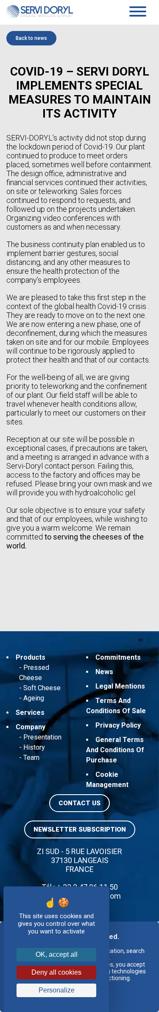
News (104, 672)
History (34, 747)
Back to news (31, 38)
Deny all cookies (56, 972)
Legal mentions (120, 686)
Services (30, 712)
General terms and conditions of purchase (115, 750)
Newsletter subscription (79, 829)
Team (31, 757)
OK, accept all (57, 954)
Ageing (33, 698)
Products (30, 657)
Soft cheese (42, 688)
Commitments (118, 657)
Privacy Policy (118, 725)
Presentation (42, 737)
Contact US (79, 803)
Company (30, 727)
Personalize (57, 990)
